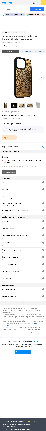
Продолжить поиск (23, 352)
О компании (6, 421)
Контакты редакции (17, 421)
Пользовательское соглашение (20, 424)
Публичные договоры (9, 427)
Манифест (5, 424)
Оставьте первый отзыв (11, 112)
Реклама (27, 421)
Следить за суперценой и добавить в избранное (22, 130)
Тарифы (34, 421)
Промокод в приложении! (13, 15)
